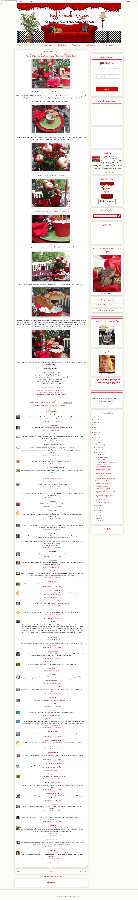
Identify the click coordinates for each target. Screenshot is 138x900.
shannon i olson (51, 601)
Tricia (51, 560)
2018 (96, 422)
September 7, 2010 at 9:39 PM (52, 556)
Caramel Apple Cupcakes (102, 488)
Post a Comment (51, 863)
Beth (51, 825)
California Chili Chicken (102, 486)
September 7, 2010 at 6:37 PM (52, 519)
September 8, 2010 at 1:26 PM (52, 606)
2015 (96, 430)
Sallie (51, 814)
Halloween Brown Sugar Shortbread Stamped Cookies (106, 463)
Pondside (51, 581)
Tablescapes (90, 45)
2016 (96, 427)
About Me (31, 45)
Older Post (82, 871)
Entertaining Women (51, 763)
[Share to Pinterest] (71, 403)
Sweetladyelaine (51, 793)
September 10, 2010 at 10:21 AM (52, 859)
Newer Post (20, 871)
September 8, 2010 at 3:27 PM (52, 647)
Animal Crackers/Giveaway (103, 473)
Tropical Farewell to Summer (104, 502)
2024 (96, 419)
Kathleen (51, 731)
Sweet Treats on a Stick (52, 405)
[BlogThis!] (66, 403)
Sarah (51, 510)
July (97, 508)
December (99, 445)
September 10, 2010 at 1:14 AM (52, 836)
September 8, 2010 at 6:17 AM (52, 567)
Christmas (76, 45)
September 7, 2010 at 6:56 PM (52, 529)
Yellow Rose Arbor (51, 662)
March (98, 518)
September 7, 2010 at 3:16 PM (52, 421)
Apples (42, 405)
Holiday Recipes (107, 45)
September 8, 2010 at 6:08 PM (52, 658)
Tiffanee (51, 551)
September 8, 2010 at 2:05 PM (52, 615)
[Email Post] (59, 402)
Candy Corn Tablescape (102, 460)
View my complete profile (107, 172)
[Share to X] (68, 403)
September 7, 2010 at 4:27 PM (52, 497)
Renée (51, 850)
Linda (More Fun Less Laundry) (51, 719)
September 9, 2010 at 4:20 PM (52, 800)
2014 (96, 432)
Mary (51, 674)
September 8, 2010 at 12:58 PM (52, 597)
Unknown (51, 610)
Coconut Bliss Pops (101, 499)
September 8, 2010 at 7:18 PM (52, 749)
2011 (95, 440)
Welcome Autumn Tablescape (104, 481)
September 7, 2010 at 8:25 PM (52, 547)
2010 (96, 442)
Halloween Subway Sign (102, 466)
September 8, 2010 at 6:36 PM (52, 715)
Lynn (51, 459)
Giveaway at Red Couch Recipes (105, 478)
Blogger (79, 896)
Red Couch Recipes (112, 157)
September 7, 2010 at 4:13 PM (52, 478)
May (97, 513)
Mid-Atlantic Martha (51, 687)
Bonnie (51, 522)
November (99, 447)
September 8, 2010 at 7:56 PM (52, 759)
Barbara (51, 804)
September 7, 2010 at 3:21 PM (52, 430)
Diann (51, 710)
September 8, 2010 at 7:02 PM (52, 736)
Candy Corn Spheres (101, 454)
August (98, 505)
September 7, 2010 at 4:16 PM (52, 487)
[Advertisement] (107, 136)
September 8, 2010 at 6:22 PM (52, 694)
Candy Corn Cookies (101, 457)
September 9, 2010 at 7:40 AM (52, 789)
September (99, 452)
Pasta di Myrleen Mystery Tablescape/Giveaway (102, 469)
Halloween (62, 45)
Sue (51, 533)
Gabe (51, 425)
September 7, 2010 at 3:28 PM (52, 441)
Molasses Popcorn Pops (102, 483)
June (97, 510)
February (99, 520)
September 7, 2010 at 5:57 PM (52, 506)
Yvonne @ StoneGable (51, 444)
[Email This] (64, 403)
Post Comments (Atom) (55, 876)
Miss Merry (51, 752)
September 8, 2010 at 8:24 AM (52, 577)
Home (20, 45)
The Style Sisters (51, 590)
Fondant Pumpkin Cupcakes (103, 476)
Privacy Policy (46, 45)
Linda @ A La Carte (51, 434)
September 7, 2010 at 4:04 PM (52, 464)
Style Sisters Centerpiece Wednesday (51, 392)
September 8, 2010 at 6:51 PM (52, 727)
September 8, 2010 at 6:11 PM (52, 670)
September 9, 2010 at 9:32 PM (52, 821)
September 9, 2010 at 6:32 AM (52, 779)
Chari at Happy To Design (51, 618)
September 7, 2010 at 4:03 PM (52, 455)
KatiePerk (51, 482)
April (97, 515)
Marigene (51, 774)
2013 (96, 435)
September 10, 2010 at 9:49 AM (52, 846)
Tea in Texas (51, 839)
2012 (96, 437)
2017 (96, 424)
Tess (51, 697)
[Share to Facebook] (70, 403)
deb (51, 414)
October (98, 450)
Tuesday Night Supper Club (46, 390)
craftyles (51, 651)
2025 (96, 417)
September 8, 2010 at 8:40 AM (52, 586)
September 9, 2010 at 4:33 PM (52, 811)
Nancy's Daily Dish (51, 740)
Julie (51, 501)
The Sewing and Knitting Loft (51, 467)
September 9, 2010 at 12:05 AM (52, 770)
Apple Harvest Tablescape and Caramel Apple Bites (104, 496)
